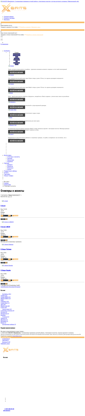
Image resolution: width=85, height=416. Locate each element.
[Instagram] (15, 405)
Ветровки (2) (4, 321)
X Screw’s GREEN (5, 227)
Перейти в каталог (16, 72)
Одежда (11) (5, 316)
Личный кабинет (9, 16)
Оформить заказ (35, 27)
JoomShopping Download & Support (10, 286)
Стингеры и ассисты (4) (7, 310)
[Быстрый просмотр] (3, 219)
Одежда (6, 163)
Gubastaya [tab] (16, 58)
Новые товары (8, 176)
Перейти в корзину (25, 27)
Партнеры (7, 174)
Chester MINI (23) (5, 297)
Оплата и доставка (9, 18)
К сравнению (4, 44)
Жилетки (10, 166)
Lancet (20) (4, 307)
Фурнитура (10, 160)
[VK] (5, 46)
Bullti (2, 300)
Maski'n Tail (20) (5, 306)
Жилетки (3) (4, 319)
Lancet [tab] (16, 64)
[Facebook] (7, 405)
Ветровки (10, 168)
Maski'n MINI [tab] (16, 55)
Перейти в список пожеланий (34, 34)
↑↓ (21, 195)
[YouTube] (8, 46)
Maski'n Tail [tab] (16, 63)
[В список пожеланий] (1, 219)
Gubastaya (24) (5, 301)
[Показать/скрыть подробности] (1, 22)
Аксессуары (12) (7, 309)
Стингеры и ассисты (13, 157)
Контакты (7, 19)
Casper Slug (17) (5, 303)
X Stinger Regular (6, 270)
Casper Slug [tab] (16, 60)
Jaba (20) (3, 304)
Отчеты (6, 172)
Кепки (9, 169)
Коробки (10, 161)
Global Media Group (17, 336)
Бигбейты (7, 51)
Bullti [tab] (16, 57)
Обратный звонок (6, 337)
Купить (16, 215)
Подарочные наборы (10, 171)
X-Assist (3, 206)
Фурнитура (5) (5, 313)
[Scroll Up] (1, 414)
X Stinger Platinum (6, 249)
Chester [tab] (17, 52)
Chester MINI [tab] (16, 54)
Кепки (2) (3, 322)
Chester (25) (4, 295)
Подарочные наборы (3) (9, 324)
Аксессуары (7, 155)
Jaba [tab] (16, 61)
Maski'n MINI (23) (6, 298)
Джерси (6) (4, 318)
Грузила (9, 158)
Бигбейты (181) (6, 294)
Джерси (9, 165)
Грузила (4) (4, 312)
